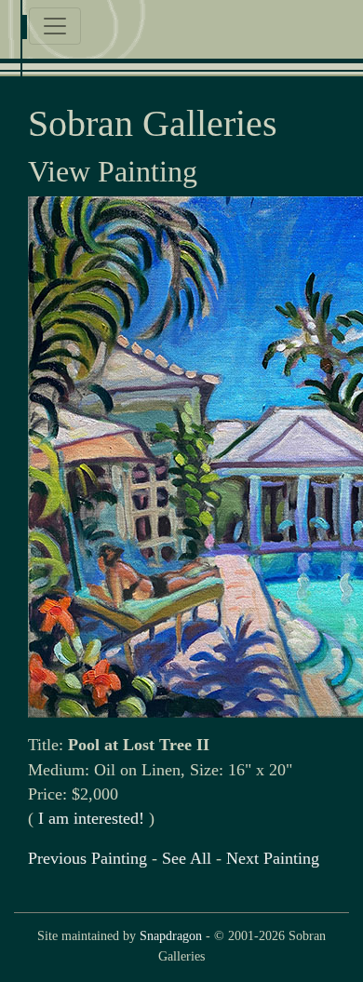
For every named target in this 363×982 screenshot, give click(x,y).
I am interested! (91, 818)
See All (186, 858)
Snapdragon (171, 935)
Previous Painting (87, 858)
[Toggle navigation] (55, 26)
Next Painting (272, 858)
